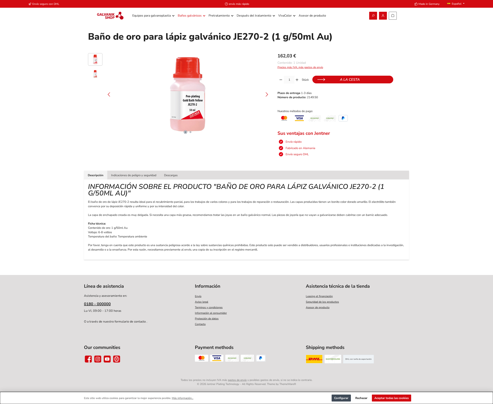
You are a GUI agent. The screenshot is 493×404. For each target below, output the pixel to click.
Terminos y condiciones (209, 307)
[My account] (383, 16)
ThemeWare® (287, 384)
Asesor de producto (318, 307)
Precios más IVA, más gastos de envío (300, 67)
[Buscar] (373, 16)
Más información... (182, 398)
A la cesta (350, 79)
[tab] (95, 175)
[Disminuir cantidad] (280, 79)
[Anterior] (109, 94)
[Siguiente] (267, 94)
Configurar (341, 398)
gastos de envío (237, 380)
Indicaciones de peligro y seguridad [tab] (133, 175)
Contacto (200, 324)
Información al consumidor (211, 313)
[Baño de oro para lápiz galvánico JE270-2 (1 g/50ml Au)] (188, 94)
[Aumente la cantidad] (297, 79)
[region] (179, 94)
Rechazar (361, 398)
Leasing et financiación (319, 296)
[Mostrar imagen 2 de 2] (190, 132)
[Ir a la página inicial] (110, 15)
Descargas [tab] (171, 175)
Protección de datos (207, 318)
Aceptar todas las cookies (391, 398)
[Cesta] (393, 16)
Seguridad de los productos (322, 302)
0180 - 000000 (97, 304)
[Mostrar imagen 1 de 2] (185, 132)
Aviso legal (201, 302)
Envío (198, 296)
